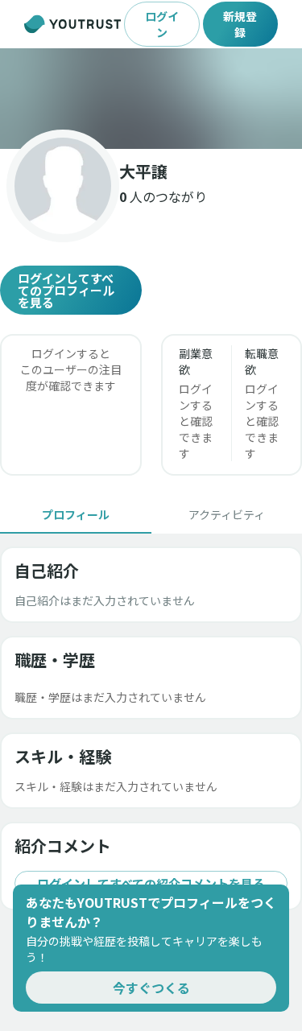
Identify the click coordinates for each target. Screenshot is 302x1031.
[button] (151, 98)
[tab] (75, 514)
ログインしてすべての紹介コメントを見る (151, 883)
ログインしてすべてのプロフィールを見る (66, 290)
